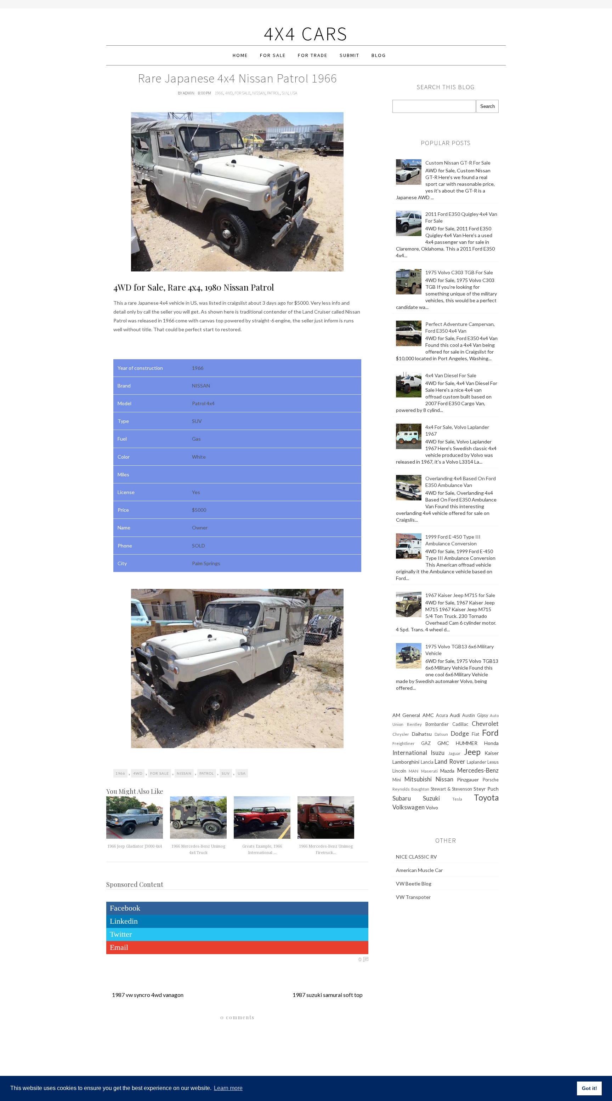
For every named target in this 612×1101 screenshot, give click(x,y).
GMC (443, 743)
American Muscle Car (419, 870)
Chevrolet (485, 723)
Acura (442, 715)
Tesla (457, 799)
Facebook (125, 908)
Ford (490, 733)
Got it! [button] (589, 1088)
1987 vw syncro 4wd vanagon (147, 994)
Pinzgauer (468, 779)
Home (240, 55)
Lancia (427, 762)
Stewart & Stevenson (451, 789)
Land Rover (450, 761)
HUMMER (466, 743)
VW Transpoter (413, 897)
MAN (413, 771)
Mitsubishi (418, 779)
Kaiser (491, 753)
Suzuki (431, 798)
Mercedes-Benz (478, 770)
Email (119, 947)
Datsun (441, 734)
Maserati (429, 771)
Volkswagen (408, 807)
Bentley (414, 724)
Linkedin (124, 921)
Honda (491, 743)
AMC (428, 715)
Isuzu (437, 752)
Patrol (273, 93)
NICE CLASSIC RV (416, 857)
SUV (285, 93)
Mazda (447, 771)
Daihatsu (422, 734)
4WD (229, 93)
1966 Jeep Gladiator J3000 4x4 (134, 846)
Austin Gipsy (475, 715)
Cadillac (460, 724)
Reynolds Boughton (410, 789)
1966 (219, 93)
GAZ (426, 743)
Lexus (493, 762)
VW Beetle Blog (413, 884)
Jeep (472, 752)
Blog (379, 55)
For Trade (313, 55)
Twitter (121, 934)
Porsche (491, 779)
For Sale (273, 55)
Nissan (258, 93)
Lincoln (399, 771)
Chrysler (400, 734)
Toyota (486, 797)
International (409, 752)
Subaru (401, 798)
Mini (396, 779)
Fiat (475, 734)
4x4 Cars (306, 33)
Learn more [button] (228, 1088)
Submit (349, 55)
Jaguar (454, 753)
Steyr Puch (486, 789)
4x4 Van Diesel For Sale (450, 375)
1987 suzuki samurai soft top (328, 994)
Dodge (460, 733)
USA (293, 93)
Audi (455, 715)
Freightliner (403, 743)
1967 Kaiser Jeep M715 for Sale (460, 595)
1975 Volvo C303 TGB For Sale (459, 272)
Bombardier (437, 724)
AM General (406, 715)
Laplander (476, 762)
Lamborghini (405, 762)
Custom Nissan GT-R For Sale (458, 163)
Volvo (432, 807)
